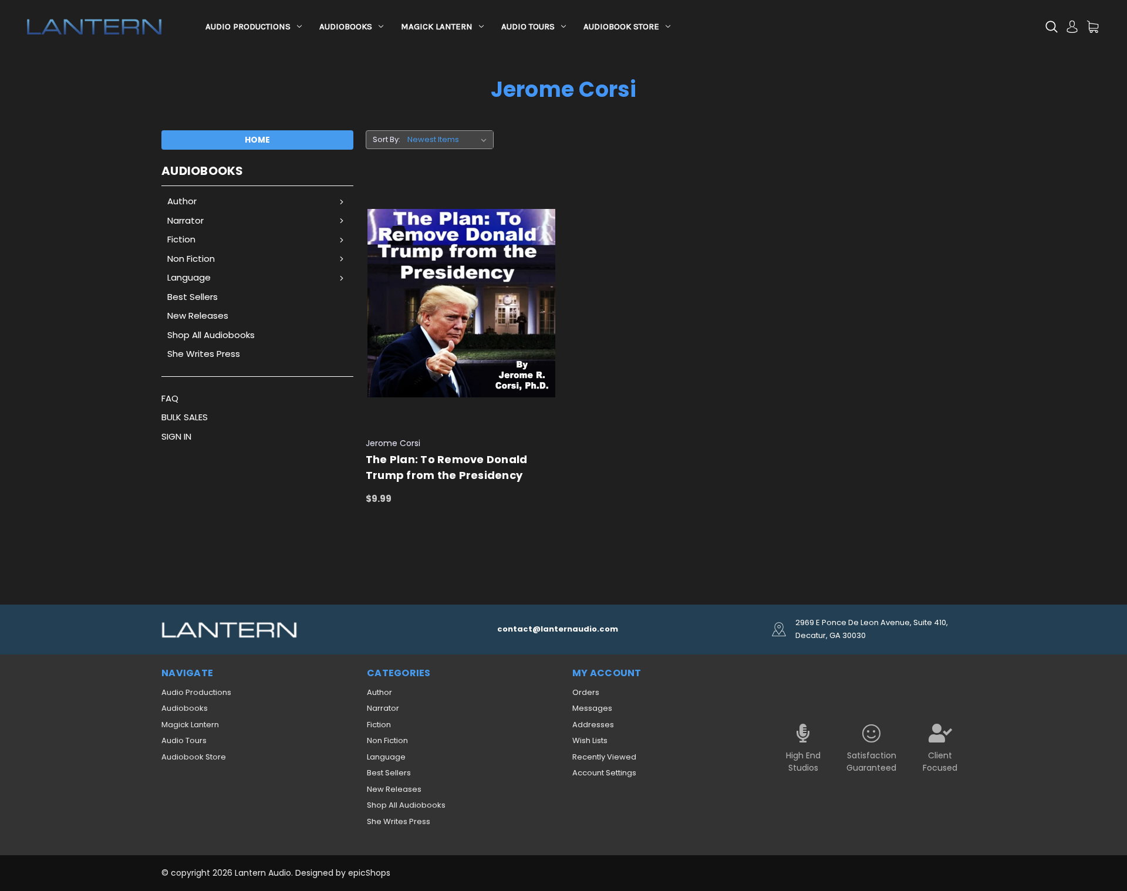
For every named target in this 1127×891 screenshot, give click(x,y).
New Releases (197, 315)
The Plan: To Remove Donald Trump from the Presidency (447, 467)
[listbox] (449, 139)
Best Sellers (192, 297)
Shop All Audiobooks (211, 335)
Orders (585, 692)
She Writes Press (203, 353)
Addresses (593, 724)
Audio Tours (528, 26)
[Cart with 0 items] (1093, 27)
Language (189, 277)
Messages (592, 708)
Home (257, 140)
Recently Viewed (604, 756)
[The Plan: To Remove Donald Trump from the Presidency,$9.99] (461, 304)
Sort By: (386, 139)
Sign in (176, 436)
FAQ (169, 398)
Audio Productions (248, 26)
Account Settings (604, 772)
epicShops (369, 873)
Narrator (185, 220)
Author (182, 201)
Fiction (181, 239)
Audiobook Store (621, 26)
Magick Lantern (437, 26)
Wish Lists (590, 740)
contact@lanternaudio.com (557, 629)
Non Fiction (191, 258)
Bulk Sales (184, 417)
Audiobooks (345, 26)
